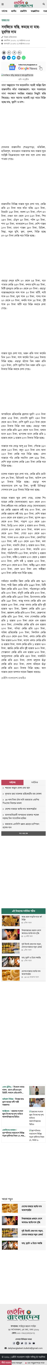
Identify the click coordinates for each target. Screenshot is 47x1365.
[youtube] (33, 1343)
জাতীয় (13, 11)
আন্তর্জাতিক (35, 11)
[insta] (25, 1343)
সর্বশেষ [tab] (12, 782)
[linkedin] (9, 58)
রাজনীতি (23, 11)
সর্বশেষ (4, 11)
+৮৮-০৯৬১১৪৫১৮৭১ (26, 1333)
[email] (18, 58)
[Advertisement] (23, 745)
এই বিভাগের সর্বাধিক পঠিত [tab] (23, 911)
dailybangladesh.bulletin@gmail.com (25, 1348)
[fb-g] (18, 1343)
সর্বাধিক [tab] (34, 782)
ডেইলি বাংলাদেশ (18, 1357)
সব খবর (22, 833)
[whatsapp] (23, 58)
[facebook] (4, 58)
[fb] (14, 1343)
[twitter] (13, 58)
